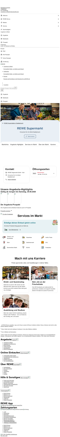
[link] (31, 68)
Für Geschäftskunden (8, 360)
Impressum (6, 414)
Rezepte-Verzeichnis (8, 383)
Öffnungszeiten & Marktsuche (10, 384)
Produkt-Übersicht (8, 359)
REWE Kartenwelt (8, 396)
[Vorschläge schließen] (2, 90)
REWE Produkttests (8, 349)
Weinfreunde (6, 397)
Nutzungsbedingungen (9, 415)
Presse (5, 372)
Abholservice (7, 358)
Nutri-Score (6, 387)
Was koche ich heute (8, 385)
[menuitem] (30, 15)
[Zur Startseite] (6, 2)
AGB (5, 412)
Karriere (5, 370)
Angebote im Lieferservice (10, 344)
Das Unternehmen (8, 368)
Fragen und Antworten (9, 380)
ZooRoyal (6, 398)
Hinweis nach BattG (8, 418)
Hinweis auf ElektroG (9, 419)
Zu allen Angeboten (7, 214)
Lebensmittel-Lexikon (9, 381)
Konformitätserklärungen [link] (9, 421)
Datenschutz (6, 413)
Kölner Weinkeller (8, 400)
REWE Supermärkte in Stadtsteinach (13, 123)
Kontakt (5, 374)
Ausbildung (6, 371)
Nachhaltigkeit (7, 367)
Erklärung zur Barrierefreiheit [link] (10, 422)
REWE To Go (7, 394)
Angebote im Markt (8, 342)
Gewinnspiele (7, 347)
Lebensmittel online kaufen (10, 355)
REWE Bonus (7, 345)
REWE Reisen (7, 393)
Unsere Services (7, 346)
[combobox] (7, 88)
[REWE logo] (3, 64)
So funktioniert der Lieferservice (11, 357)
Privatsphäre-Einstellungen (10, 417)
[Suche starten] (15, 88)
